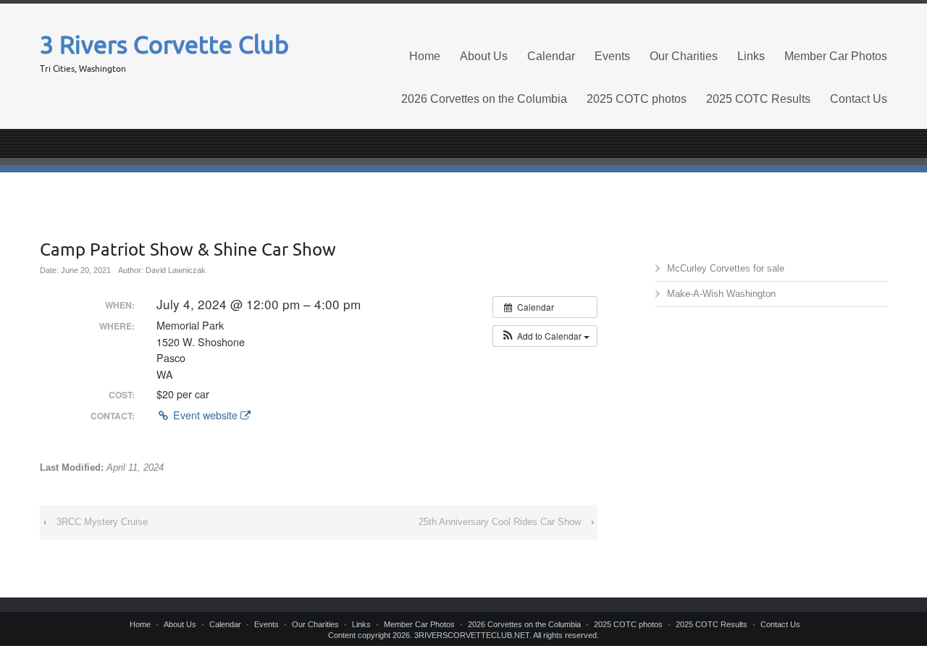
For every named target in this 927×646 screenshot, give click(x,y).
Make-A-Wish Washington (721, 293)
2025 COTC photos (637, 99)
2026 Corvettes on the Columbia (484, 99)
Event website (205, 415)
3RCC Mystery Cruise (102, 521)
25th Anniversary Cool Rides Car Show (500, 521)
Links (751, 56)
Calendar (551, 56)
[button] (545, 336)
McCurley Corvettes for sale (725, 268)
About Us (484, 56)
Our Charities (684, 56)
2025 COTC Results (758, 99)
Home (424, 56)
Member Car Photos (835, 56)
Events (612, 56)
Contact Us (858, 99)
